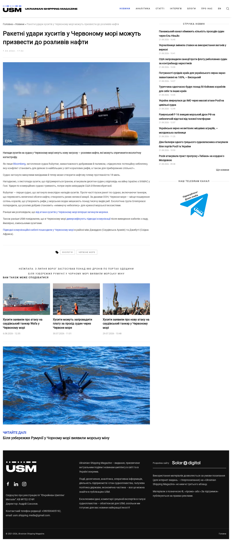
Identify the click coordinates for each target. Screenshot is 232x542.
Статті (160, 8)
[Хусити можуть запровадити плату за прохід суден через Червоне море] (76, 299)
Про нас (207, 8)
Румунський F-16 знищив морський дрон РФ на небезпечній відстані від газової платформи (187, 116)
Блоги (191, 8)
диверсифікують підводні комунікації (88, 218)
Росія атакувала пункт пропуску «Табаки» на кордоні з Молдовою (191, 158)
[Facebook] (8, 484)
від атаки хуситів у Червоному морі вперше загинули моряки (72, 212)
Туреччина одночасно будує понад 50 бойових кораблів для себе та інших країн (192, 89)
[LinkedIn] (16, 484)
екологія (67, 252)
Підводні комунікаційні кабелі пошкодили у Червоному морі (38, 229)
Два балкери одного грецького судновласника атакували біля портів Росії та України (193, 144)
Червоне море (87, 252)
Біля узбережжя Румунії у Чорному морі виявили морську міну (76, 273)
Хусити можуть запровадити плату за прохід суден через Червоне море (72, 323)
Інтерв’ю (176, 8)
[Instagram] (24, 484)
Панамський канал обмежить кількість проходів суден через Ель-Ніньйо (191, 33)
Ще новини (222, 169)
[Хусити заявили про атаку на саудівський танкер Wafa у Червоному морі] (26, 299)
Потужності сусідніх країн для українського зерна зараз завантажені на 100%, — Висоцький (192, 75)
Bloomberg (19, 163)
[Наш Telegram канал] (194, 204)
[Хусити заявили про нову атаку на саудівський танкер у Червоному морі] (126, 299)
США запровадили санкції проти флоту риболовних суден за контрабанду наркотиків (193, 61)
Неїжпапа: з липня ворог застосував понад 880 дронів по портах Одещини (76, 269)
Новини (125, 8)
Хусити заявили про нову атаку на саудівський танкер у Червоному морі (126, 323)
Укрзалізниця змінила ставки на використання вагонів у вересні (192, 47)
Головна (8, 24)
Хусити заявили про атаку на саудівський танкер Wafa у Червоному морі (22, 323)
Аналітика (143, 8)
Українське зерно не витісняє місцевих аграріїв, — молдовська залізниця (188, 130)
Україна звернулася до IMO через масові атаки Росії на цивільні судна (191, 102)
